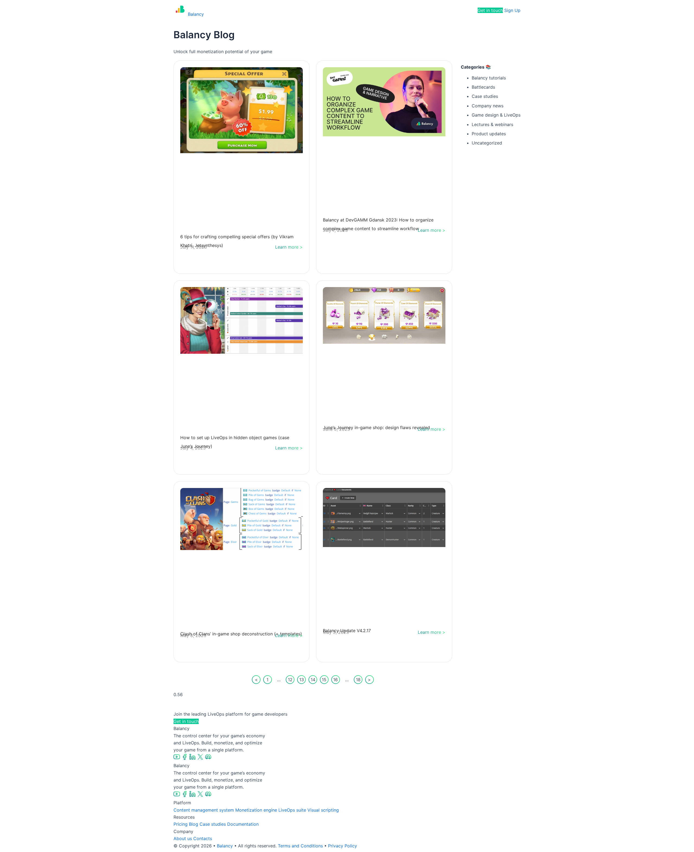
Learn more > (289, 247)
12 (291, 678)
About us (183, 838)
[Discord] (208, 758)
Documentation (243, 824)
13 (302, 678)
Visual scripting (323, 810)
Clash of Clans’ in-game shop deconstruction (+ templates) (241, 633)
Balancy (225, 845)
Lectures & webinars (492, 124)
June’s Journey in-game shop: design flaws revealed (376, 427)
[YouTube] (177, 758)
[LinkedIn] (193, 758)
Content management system (204, 810)
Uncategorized (487, 143)
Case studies (485, 96)
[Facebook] (185, 758)
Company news (487, 105)
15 (325, 678)
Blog (193, 824)
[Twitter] (201, 758)
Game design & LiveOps (496, 115)
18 (359, 678)
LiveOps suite (292, 810)
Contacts (202, 838)
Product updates (489, 133)
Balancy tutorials (489, 78)
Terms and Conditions (300, 845)
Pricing (356, 10)
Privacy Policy (342, 845)
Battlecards (483, 87)
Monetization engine (256, 810)
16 (336, 678)
